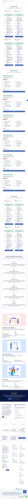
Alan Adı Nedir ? (17, 411)
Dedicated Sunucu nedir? (18, 415)
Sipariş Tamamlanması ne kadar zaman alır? (19, 418)
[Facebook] (2, 457)
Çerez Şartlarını (18, 493)
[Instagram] (2, 458)
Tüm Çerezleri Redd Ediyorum (24, 495)
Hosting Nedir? (17, 409)
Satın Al (9, 36)
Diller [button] (2, 488)
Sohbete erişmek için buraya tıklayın (23, 431)
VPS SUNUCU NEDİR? (18, 413)
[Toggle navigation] (25, 0)
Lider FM (14, 498)
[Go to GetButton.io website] (26, 498)
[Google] (5, 457)
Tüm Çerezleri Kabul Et (25, 491)
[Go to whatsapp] (26, 496)
